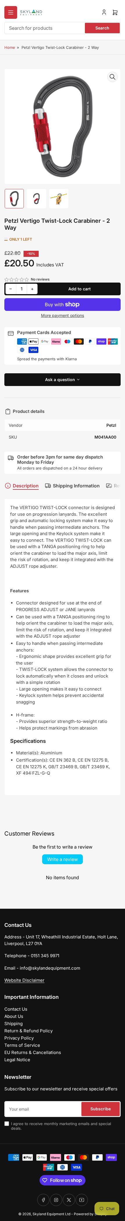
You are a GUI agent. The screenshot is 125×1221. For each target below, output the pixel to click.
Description (26, 486)
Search (102, 27)
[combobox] (62, 28)
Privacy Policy (19, 1038)
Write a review (62, 859)
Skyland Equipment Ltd (51, 1214)
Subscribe (100, 1108)
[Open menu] (10, 12)
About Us (13, 1016)
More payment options (62, 315)
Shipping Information (76, 486)
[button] (16, 280)
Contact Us (15, 1009)
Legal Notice (17, 1059)
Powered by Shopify (90, 1214)
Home (9, 47)
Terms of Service (22, 1045)
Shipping (13, 1023)
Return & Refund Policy (28, 1030)
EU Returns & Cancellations (32, 1052)
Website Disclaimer (24, 980)
